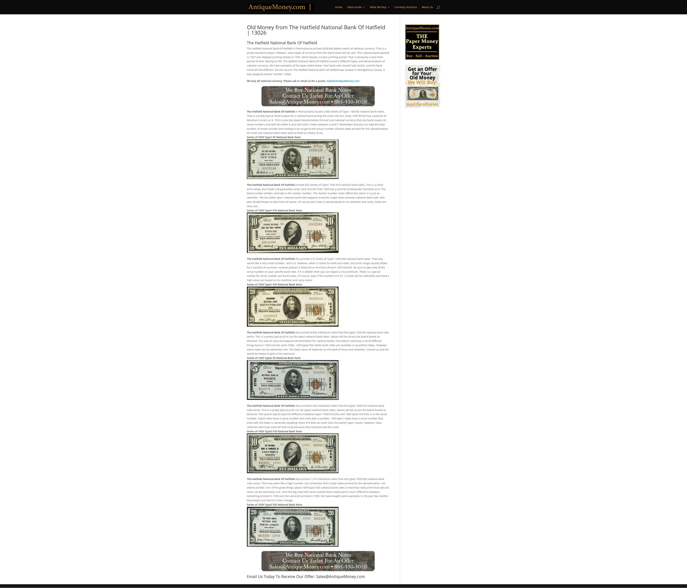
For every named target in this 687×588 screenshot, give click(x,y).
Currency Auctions (405, 7)
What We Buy (378, 7)
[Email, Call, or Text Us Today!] (318, 96)
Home (338, 7)
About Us (427, 7)
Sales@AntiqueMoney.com (343, 81)
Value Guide (354, 7)
